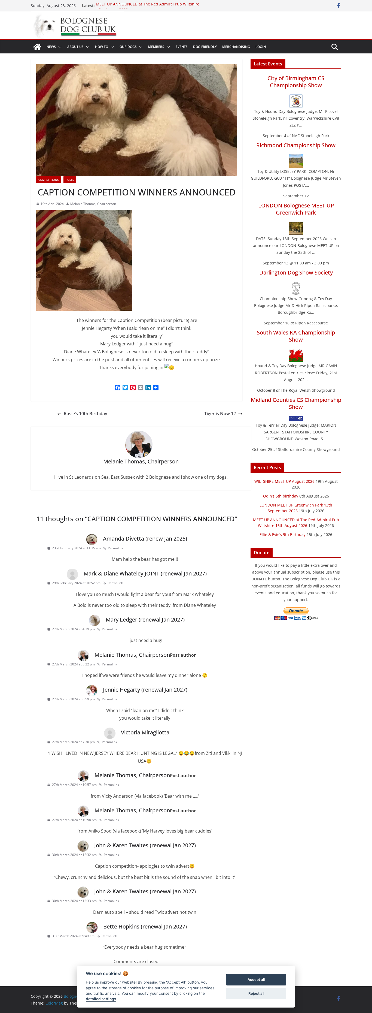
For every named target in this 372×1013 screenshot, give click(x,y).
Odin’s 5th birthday (280, 496)
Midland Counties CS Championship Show (296, 403)
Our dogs (128, 46)
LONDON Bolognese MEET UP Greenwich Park (296, 209)
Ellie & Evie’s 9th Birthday (283, 534)
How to (101, 46)
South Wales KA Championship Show (296, 336)
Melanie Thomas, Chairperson (93, 203)
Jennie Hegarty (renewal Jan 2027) (145, 689)
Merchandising (236, 46)
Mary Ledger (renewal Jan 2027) (145, 619)
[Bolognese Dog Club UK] (37, 46)
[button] (59, 47)
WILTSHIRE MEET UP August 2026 (284, 481)
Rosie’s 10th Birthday (85, 414)
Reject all (256, 993)
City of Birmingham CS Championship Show (295, 81)
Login (260, 46)
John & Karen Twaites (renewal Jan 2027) (145, 845)
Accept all (256, 980)
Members (156, 46)
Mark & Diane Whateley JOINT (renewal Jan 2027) (145, 573)
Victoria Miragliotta (145, 732)
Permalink (115, 548)
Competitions (48, 180)
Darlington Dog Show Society (296, 272)
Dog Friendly (205, 46)
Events (182, 46)
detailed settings (101, 999)
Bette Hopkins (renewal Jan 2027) (145, 926)
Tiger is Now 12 (220, 414)
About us (75, 46)
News (51, 46)
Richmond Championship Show (296, 145)
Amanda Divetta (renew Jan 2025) (145, 538)
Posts (70, 180)
